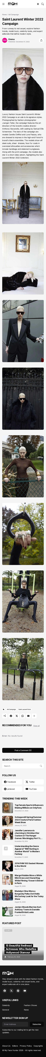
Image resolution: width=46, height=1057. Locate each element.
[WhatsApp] (22, 715)
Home (4, 14)
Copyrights (38, 1046)
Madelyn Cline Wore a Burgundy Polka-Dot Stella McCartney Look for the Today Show (29, 895)
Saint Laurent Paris (25, 709)
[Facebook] (10, 715)
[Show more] (34, 715)
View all (36, 726)
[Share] (41, 40)
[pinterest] (18, 990)
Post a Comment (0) (23, 750)
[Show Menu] (3, 4)
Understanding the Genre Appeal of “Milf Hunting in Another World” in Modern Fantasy (27, 850)
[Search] (42, 4)
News (26, 1010)
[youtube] (24, 990)
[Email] (28, 715)
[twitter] (11, 990)
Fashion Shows (30, 1005)
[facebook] (4, 990)
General (5, 1010)
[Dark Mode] (38, 4)
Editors (15, 1046)
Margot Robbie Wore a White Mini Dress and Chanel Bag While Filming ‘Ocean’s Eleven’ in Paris (29, 879)
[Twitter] (16, 715)
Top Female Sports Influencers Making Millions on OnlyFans (29, 806)
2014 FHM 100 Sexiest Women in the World (29, 864)
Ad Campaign (13, 14)
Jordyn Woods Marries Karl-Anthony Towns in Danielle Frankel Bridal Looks (28, 909)
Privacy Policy (26, 1046)
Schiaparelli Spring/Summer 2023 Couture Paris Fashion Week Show (28, 820)
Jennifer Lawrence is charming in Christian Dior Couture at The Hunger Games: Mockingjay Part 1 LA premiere (28, 834)
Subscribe (37, 1024)
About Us (6, 1046)
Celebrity (6, 1005)
